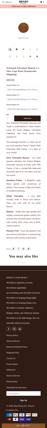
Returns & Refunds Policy (16, 347)
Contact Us (10, 358)
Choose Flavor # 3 (12, 95)
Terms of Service (13, 341)
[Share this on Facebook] (18, 249)
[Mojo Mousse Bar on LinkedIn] (20, 329)
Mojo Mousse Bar (20, 406)
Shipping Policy (12, 353)
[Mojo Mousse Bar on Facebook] (9, 329)
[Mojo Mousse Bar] (23, 2)
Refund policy (12, 382)
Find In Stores (12, 364)
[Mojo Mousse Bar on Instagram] (14, 329)
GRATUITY (11, 370)
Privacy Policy (12, 335)
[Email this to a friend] (28, 249)
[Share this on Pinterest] (23, 249)
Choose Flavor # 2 (12, 85)
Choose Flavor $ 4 (12, 105)
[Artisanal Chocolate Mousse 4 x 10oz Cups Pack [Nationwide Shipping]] (23, 28)
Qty (7, 114)
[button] (23, 425)
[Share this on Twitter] (13, 249)
